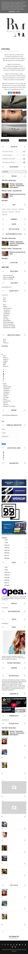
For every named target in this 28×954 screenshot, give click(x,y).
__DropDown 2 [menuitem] (6, 311)
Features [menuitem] (5, 306)
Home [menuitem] (4, 304)
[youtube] (25, 945)
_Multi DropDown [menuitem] (7, 308)
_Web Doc (5, 402)
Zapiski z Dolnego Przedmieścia (14, 757)
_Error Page (6, 397)
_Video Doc (5, 404)
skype (4, 364)
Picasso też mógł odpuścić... (14, 745)
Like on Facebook (7, 155)
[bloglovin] (20, 945)
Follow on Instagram (8, 162)
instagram (5, 361)
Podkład (4, 121)
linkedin (5, 363)
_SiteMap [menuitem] (5, 317)
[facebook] (2, 945)
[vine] (8, 945)
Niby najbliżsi (5, 200)
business (5, 399)
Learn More (12, 11)
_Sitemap (5, 395)
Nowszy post (5, 140)
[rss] (14, 945)
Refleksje (11, 212)
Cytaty (8, 209)
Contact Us (5, 342)
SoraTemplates (10, 949)
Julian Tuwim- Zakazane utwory (9, 180)
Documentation (7, 401)
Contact (5, 301)
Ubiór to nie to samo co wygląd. (14, 796)
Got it (18, 11)
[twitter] (11, 945)
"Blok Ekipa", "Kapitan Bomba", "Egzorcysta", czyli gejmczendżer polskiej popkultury (17, 185)
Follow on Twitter (7, 151)
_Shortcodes (6, 394)
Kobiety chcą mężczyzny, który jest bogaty (17, 195)
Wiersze (18, 51)
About (4, 299)
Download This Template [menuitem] (9, 325)
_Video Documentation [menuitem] (8, 324)
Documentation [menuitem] (7, 320)
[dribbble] (5, 945)
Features (5, 385)
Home (4, 298)
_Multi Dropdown (7, 387)
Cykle (3, 209)
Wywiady (4, 214)
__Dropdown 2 (6, 390)
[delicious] (17, 945)
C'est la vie (5, 135)
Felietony (21, 209)
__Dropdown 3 (6, 392)
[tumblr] (22, 945)
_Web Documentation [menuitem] (8, 322)
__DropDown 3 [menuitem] (6, 313)
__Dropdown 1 (6, 388)
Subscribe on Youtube (8, 158)
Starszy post (23, 140)
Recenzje (4, 212)
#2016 (14, 828)
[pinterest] (15, 947)
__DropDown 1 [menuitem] (6, 310)
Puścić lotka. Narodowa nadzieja (14, 863)
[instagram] (12, 947)
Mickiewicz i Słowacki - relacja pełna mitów (12, 191)
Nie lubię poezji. (6, 106)
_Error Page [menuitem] (6, 318)
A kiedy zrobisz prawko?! (14, 875)
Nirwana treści (14, 852)
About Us (5, 357)
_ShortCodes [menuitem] (6, 315)
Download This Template (9, 406)
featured (14, 209)
